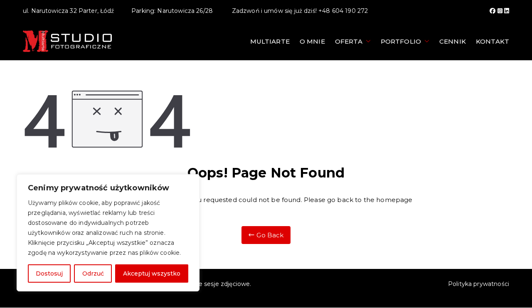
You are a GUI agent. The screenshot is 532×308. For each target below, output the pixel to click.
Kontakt (492, 41)
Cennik (452, 41)
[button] (366, 41)
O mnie (312, 41)
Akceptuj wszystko (151, 273)
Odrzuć (93, 273)
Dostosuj (49, 273)
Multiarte (270, 41)
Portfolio (401, 41)
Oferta (348, 41)
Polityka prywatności (478, 284)
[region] (108, 232)
